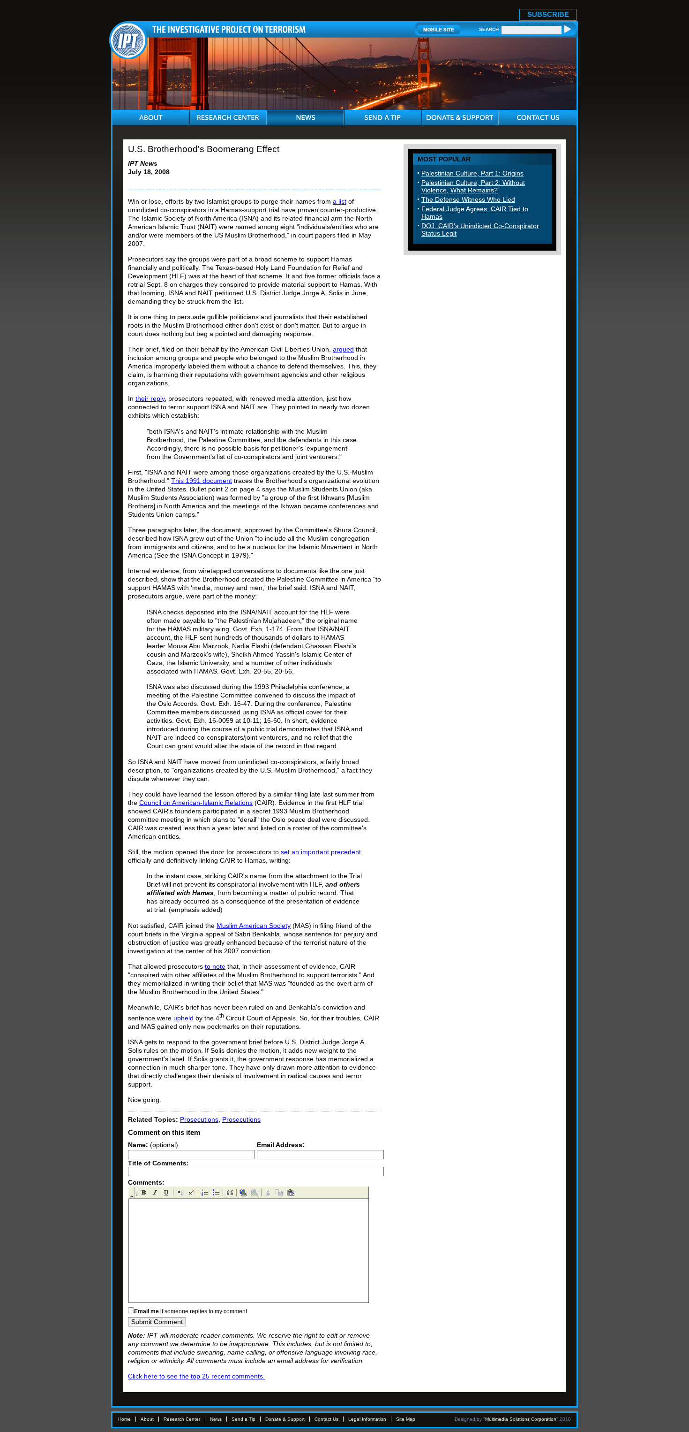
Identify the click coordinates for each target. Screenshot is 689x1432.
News (216, 1419)
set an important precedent (321, 852)
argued (343, 349)
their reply (150, 398)
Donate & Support (285, 1419)
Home (124, 1419)
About (147, 1419)
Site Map (405, 1419)
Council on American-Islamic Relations (196, 802)
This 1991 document (201, 480)
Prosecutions (199, 1119)
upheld (183, 1018)
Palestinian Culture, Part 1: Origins (472, 173)
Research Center (182, 1419)
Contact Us (326, 1419)
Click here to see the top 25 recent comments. (196, 1376)
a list (339, 201)
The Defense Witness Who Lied (468, 199)
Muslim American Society (254, 925)
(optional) (153, 1145)
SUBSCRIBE (548, 14)
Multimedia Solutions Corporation (520, 1419)
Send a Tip (243, 1419)
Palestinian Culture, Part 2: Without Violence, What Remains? (473, 186)
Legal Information (367, 1419)
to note (215, 966)
